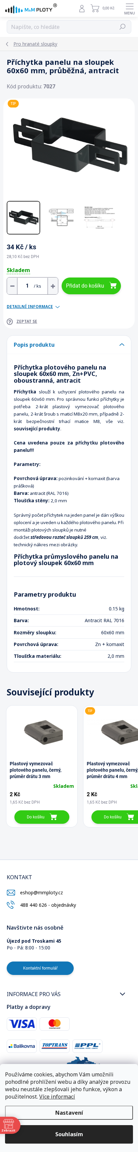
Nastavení (69, 1112)
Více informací (57, 1096)
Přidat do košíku (85, 286)
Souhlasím (69, 1134)
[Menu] (129, 8)
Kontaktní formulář (40, 968)
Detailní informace (30, 306)
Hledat (123, 27)
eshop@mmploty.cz (41, 892)
